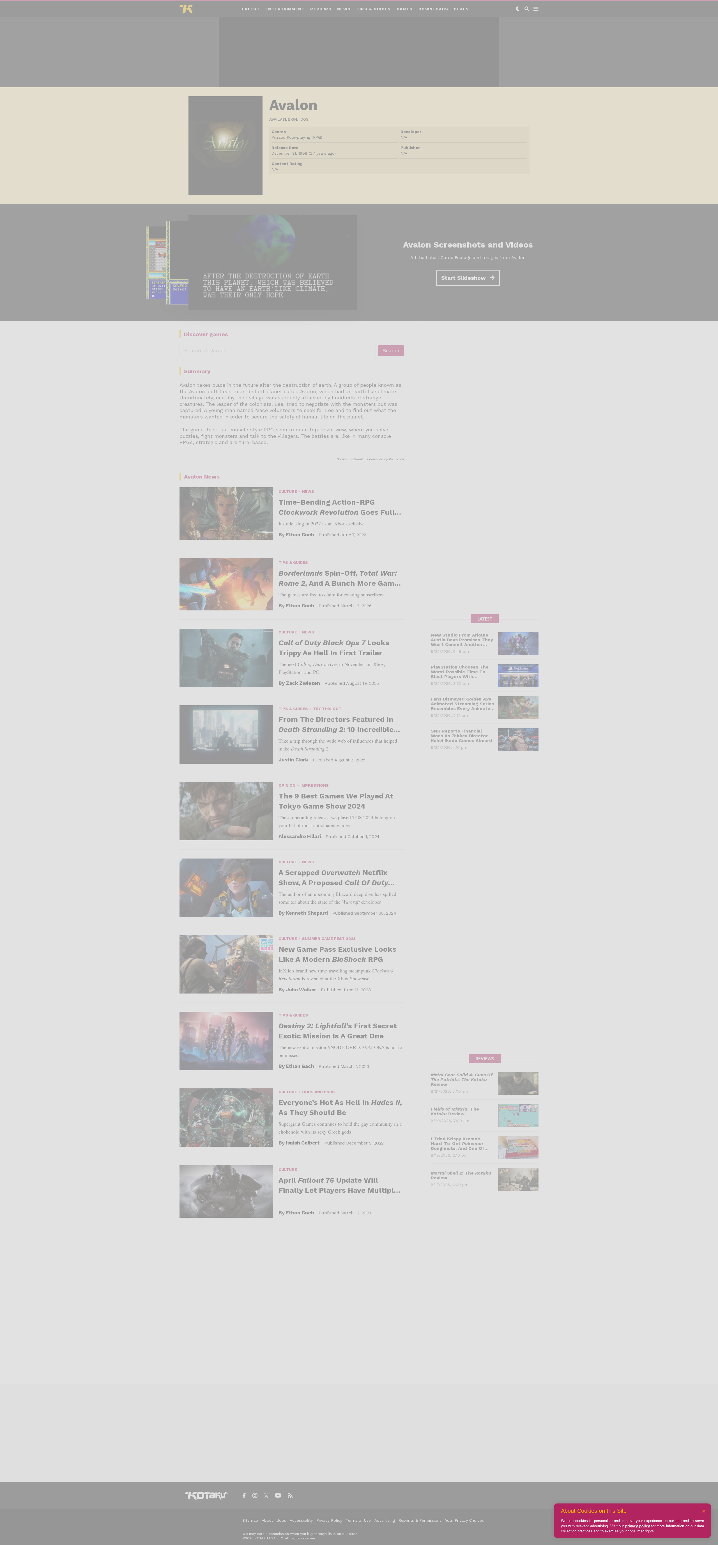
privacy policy (637, 1526)
